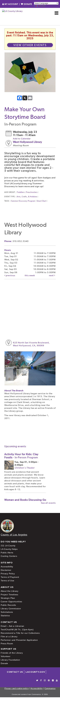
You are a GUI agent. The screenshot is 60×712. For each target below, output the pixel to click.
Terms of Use (7, 580)
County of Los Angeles (14, 534)
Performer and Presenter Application (19, 640)
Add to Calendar (22, 138)
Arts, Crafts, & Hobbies (27, 197)
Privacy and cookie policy (17, 688)
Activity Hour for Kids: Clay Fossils (21, 456)
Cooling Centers (9, 556)
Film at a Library (9, 636)
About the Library (9, 591)
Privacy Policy (8, 573)
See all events (48, 503)
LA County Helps (9, 549)
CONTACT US (15, 672)
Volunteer (5, 656)
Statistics (5, 615)
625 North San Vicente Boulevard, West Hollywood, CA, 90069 (31, 344)
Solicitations (7, 612)
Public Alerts (7, 552)
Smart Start (41, 201)
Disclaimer (6, 570)
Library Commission (11, 608)
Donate (4, 663)
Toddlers (21, 192)
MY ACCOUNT (11, 4)
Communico (50, 688)
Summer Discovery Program (23, 201)
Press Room (7, 643)
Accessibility (7, 566)
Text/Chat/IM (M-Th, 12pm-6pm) (17, 629)
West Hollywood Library (27, 141)
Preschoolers (31, 192)
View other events (30, 45)
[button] (57, 13)
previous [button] (10, 275)
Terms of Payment (10, 577)
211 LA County (8, 545)
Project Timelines (9, 594)
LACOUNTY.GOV (35, 672)
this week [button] (30, 275)
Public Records (8, 605)
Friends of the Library (12, 653)
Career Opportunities (11, 601)
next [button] (51, 275)
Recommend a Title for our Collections (20, 633)
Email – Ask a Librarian (12, 626)
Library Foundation (10, 660)
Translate (42, 6)
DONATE (27, 4)
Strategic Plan (8, 598)
